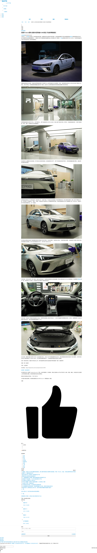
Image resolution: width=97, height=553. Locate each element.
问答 (24, 467)
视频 (53, 19)
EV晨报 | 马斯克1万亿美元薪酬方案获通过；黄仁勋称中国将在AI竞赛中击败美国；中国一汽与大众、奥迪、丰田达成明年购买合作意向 (49, 471)
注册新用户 (23, 534)
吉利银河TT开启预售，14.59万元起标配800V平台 (32, 479)
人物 (24, 464)
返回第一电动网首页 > (25, 370)
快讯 (42, 19)
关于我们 (2, 542)
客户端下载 (6, 542)
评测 (24, 458)
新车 (29, 22)
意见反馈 (2, 540)
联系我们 (2, 539)
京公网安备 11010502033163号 (31, 543)
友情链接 (22, 542)
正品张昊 (23, 35)
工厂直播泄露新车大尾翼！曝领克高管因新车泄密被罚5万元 (34, 477)
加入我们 (14, 542)
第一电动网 (12, 543)
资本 (24, 466)
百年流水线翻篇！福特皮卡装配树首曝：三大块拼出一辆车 (33, 481)
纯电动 (71, 36)
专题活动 (66, 19)
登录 (48, 535)
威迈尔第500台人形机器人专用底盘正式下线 (31, 474)
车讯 (25, 22)
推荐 (24, 456)
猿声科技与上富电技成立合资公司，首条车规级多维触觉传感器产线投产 (37, 487)
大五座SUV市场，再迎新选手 (28, 483)
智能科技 (25, 461)
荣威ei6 (79, 279)
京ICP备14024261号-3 (19, 543)
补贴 (61, 38)
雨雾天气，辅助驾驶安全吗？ (28, 473)
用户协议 (18, 542)
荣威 (28, 36)
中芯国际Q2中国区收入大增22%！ (29, 480)
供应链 (24, 460)
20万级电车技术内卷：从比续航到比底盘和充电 (31, 484)
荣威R (24, 30)
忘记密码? (74, 534)
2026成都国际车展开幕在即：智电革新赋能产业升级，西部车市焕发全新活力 (37, 486)
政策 (24, 463)
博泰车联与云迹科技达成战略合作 (29, 476)
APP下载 (9, 3)
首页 (30, 19)
